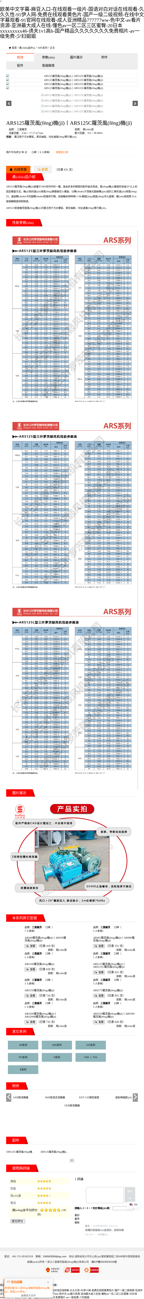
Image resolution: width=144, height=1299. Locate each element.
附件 (104, 57)
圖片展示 (76, 57)
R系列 (23, 1069)
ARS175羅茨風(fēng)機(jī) (108, 990)
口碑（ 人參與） (41, 152)
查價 (44, 169)
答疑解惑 (48, 65)
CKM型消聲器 (72, 1105)
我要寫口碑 (62, 152)
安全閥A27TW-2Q (123, 1097)
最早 (77, 1219)
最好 (77, 1215)
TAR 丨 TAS (90, 1057)
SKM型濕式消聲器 (21, 1097)
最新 (77, 1222)
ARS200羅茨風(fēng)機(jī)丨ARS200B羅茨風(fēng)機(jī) (41, 1015)
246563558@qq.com (54, 1256)
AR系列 (23, 1045)
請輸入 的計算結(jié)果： (93, 1208)
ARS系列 (42, 47)
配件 (20, 65)
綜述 (20, 57)
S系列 (57, 1057)
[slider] (44, 1181)
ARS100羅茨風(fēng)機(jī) (39, 964)
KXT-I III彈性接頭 (55, 1097)
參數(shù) (48, 57)
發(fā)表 (130, 1195)
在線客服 (20, 169)
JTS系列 (23, 1057)
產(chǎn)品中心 (27, 47)
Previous (8, 1101)
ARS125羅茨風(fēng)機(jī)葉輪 (56, 1152)
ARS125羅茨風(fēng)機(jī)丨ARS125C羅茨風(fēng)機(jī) (109, 965)
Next (135, 1101)
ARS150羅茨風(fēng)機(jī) (39, 990)
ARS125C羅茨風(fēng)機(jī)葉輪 (23, 1152)
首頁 (14, 47)
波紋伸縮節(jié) (89, 1097)
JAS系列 (90, 1045)
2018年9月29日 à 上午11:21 (105, 1226)
